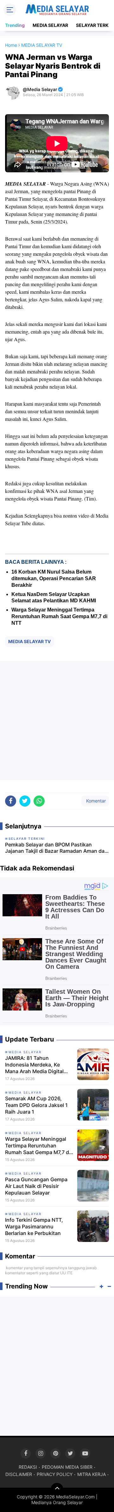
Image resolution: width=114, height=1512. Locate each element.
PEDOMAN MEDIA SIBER (67, 1467)
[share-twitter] (24, 801)
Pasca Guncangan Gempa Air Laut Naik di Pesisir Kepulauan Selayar (36, 1186)
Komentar (95, 800)
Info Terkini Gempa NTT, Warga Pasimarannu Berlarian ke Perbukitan (34, 1226)
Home (11, 45)
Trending (15, 25)
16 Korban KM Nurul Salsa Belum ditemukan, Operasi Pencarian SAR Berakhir (53, 578)
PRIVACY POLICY (55, 1474)
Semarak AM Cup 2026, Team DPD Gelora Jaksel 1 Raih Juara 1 (36, 1105)
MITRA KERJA (91, 1474)
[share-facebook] (10, 801)
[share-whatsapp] (39, 801)
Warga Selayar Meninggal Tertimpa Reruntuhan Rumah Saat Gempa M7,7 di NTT (59, 616)
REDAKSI (28, 1467)
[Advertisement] (57, 721)
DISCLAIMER (18, 1474)
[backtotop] (57, 1489)
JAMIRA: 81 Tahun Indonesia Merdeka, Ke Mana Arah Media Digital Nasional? (34, 1064)
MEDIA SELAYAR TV (29, 641)
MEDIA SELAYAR (50, 25)
